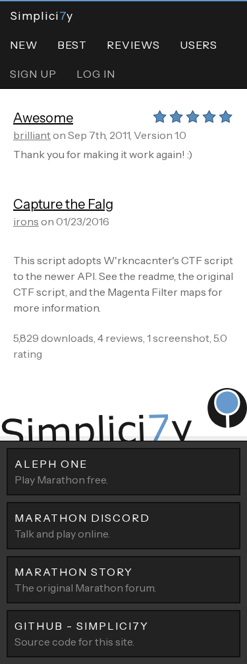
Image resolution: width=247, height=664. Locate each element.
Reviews (133, 44)
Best (72, 44)
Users (198, 44)
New (24, 44)
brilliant (32, 135)
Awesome (43, 118)
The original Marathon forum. (85, 579)
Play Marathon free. (61, 471)
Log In (95, 73)
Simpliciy (41, 15)
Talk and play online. (82, 525)
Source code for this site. (81, 633)
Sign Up (33, 73)
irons (26, 221)
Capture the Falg (63, 204)
